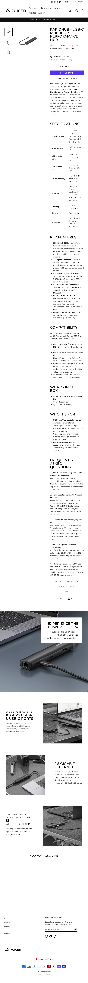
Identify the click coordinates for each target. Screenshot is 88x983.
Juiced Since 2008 (44, 975)
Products (33, 8)
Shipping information (67, 581)
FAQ (67, 591)
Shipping (53, 48)
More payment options (67, 78)
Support (41, 13)
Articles (32, 13)
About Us (57, 8)
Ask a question (67, 586)
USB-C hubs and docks (62, 575)
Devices (45, 8)
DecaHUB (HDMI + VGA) (63, 567)
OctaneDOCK (70, 572)
